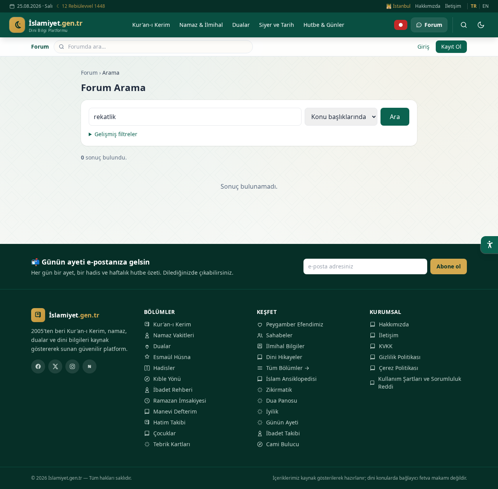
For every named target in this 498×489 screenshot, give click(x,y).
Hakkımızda (427, 6)
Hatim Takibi (169, 422)
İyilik (272, 411)
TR (474, 6)
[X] (55, 366)
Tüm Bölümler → (287, 368)
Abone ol (449, 266)
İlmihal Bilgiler (285, 346)
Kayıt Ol (451, 46)
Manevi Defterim (175, 411)
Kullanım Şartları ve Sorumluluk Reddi (419, 382)
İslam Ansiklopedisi (291, 378)
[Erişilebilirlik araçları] (489, 244)
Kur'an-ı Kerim (172, 324)
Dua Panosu (281, 400)
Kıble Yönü (167, 378)
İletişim (453, 6)
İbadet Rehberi (173, 389)
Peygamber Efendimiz (294, 324)
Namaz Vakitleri (173, 335)
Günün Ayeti (282, 422)
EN (485, 6)
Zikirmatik (279, 389)
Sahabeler (279, 335)
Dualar (162, 346)
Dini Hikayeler (284, 357)
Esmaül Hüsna (172, 357)
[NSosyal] (89, 366)
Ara (395, 116)
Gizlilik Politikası (400, 357)
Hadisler (164, 368)
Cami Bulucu (282, 444)
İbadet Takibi (283, 433)
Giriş (423, 46)
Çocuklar (164, 433)
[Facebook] (38, 366)
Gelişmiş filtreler (116, 134)
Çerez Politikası (398, 368)
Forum (40, 46)
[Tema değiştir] (481, 25)
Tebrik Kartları (171, 444)
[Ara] (464, 25)
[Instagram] (72, 366)
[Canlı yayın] (400, 25)
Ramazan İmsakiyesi (179, 400)
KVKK (386, 346)
